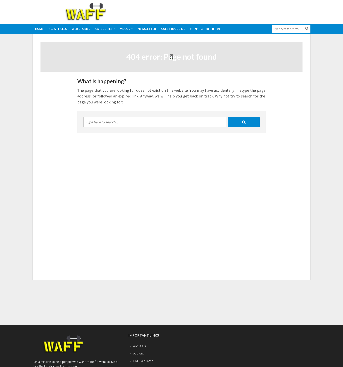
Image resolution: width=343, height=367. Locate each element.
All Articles (58, 29)
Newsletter (147, 29)
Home (39, 29)
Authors (138, 353)
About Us (139, 346)
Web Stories (81, 29)
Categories (103, 29)
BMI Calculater (143, 361)
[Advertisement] (238, 11)
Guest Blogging (173, 29)
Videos (125, 29)
